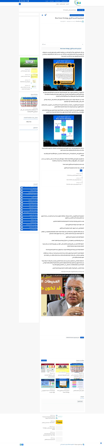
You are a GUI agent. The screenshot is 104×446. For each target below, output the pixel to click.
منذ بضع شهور (81, 373)
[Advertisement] (62, 33)
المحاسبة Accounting (29, 202)
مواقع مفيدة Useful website (29, 224)
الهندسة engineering (29, 207)
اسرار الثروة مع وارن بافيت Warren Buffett (74, 180)
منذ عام (67, 373)
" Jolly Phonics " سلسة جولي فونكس (48, 422)
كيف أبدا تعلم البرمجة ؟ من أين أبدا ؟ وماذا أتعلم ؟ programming (48, 417)
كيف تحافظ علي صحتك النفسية (70, 10)
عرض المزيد (44, 360)
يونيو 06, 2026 (35, 108)
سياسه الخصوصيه (65, 1)
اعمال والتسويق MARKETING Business (76, 15)
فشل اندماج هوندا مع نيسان (63, 375)
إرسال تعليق (80, 401)
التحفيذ (67, 4)
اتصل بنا (47, 1)
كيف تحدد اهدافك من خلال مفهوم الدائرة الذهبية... (25, 88)
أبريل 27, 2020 (52, 415)
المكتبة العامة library (29, 205)
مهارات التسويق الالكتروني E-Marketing (74, 175)
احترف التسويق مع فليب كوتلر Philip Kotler (73, 184)
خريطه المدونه (57, 1)
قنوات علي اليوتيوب (29, 215)
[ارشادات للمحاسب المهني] (34, 76)
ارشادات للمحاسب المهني (25, 76)
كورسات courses (29, 217)
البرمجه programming (29, 192)
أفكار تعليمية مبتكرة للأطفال (50, 439)
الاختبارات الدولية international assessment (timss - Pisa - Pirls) (49, 434)
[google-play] (20, 1)
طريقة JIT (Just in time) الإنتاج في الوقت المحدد (48, 391)
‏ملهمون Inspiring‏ (29, 222)
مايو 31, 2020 (53, 421)
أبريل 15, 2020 (52, 432)
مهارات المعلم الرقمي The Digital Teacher (49, 428)
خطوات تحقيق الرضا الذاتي (25, 71)
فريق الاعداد (52, 1)
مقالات (57, 4)
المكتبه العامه (62, 4)
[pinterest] (24, 1)
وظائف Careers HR (29, 227)
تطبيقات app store (29, 210)
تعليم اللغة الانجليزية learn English (29, 212)
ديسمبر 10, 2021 (52, 426)
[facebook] (26, 1)
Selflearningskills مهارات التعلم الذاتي (67, 444)
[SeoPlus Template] (83, 444)
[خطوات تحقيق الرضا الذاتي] (34, 70)
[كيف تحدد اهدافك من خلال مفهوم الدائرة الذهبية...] (34, 86)
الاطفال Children (29, 190)
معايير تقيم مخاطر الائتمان (78, 390)
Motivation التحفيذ (29, 229)
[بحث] (20, 4)
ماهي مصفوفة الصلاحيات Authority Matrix (49, 376)
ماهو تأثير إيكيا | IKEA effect (25, 82)
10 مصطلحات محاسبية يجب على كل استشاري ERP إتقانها (77, 376)
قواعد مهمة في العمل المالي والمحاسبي (30, 64)
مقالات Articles (29, 219)
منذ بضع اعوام (78, 173)
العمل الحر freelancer (29, 200)
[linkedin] (22, 1)
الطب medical (29, 197)
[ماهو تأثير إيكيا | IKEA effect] (34, 81)
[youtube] (28, 1)
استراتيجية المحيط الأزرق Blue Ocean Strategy (63, 391)
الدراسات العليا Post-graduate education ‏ (29, 195)
